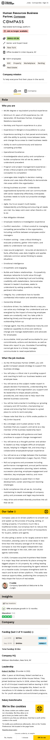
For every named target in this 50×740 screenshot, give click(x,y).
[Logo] (7, 3)
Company (32, 91)
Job (19, 91)
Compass (19, 16)
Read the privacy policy (9, 730)
